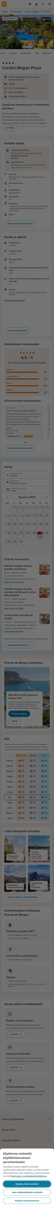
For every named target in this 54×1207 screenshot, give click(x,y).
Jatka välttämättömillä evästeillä (27, 1192)
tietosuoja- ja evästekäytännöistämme (29, 1176)
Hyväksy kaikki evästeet (27, 1184)
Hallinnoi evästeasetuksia (27, 1200)
